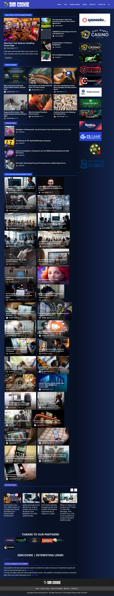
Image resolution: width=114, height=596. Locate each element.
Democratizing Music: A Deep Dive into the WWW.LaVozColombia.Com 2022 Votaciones (9, 153)
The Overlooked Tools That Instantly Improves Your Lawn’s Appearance (46, 23)
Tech (65, 4)
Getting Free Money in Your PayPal (51, 441)
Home (59, 4)
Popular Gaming (75, 4)
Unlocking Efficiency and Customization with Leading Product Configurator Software (20, 313)
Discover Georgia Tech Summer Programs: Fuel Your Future (50, 243)
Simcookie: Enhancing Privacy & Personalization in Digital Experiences (9, 164)
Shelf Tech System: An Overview (50, 208)
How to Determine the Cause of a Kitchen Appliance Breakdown (18, 404)
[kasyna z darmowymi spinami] (90, 81)
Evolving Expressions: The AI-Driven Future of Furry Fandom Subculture (51, 350)
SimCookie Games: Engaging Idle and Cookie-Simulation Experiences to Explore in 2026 (49, 509)
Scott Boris (58, 47)
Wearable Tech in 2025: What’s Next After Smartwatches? (18, 368)
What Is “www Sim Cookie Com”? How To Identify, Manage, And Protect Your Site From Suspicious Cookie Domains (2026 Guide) (68, 512)
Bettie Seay (59, 91)
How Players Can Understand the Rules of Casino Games (40, 76)
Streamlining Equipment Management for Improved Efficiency (54, 314)
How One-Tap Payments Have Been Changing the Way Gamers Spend (65, 76)
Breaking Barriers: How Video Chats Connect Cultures (51, 261)
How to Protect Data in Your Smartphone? (16, 475)
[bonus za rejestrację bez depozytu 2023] (90, 69)
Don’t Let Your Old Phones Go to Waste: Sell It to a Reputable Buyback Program (20, 457)
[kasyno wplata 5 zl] (90, 58)
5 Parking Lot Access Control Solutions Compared (19, 278)
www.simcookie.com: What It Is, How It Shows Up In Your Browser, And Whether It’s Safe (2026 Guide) (20, 188)
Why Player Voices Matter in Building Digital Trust (52, 332)
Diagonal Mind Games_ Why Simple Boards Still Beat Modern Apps (15, 102)
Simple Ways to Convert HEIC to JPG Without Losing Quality (18, 440)
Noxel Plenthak (35, 116)
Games (84, 4)
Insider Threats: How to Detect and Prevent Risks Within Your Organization (51, 385)
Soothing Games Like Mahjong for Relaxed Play (65, 102)
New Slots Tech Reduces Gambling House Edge (22, 29)
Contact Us (101, 4)
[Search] (108, 4)
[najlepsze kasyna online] (90, 47)
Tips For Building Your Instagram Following (17, 422)
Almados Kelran (11, 91)
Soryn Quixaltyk (59, 36)
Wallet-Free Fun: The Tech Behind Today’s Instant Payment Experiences (51, 295)
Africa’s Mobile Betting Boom (46, 56)
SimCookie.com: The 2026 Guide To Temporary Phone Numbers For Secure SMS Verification (12, 510)
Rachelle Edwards (46, 317)
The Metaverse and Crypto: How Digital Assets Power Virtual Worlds (20, 386)
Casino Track (8, 559)
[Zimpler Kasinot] (90, 92)
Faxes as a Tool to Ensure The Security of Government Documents (49, 403)
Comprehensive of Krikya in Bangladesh (46, 45)
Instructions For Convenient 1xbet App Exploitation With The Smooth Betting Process (52, 457)
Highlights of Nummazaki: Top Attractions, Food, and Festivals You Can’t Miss (9, 131)
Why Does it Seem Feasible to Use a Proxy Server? (51, 368)
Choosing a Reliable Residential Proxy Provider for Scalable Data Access (19, 207)
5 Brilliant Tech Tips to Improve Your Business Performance (19, 332)
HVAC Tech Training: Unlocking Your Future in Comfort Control (18, 225)
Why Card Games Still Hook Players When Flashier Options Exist (15, 76)
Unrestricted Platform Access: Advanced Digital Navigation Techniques (17, 349)
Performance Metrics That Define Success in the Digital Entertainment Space (19, 295)
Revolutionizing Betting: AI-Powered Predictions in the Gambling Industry (47, 422)
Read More (8, 58)
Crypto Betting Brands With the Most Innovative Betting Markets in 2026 (50, 188)
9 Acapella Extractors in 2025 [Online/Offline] (16, 261)
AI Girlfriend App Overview (48, 279)
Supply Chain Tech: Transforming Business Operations (17, 243)
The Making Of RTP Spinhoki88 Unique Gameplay (9, 142)
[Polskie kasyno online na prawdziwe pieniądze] (90, 103)
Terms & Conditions (57, 588)
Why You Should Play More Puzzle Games (40, 102)
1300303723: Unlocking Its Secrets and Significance (46, 34)
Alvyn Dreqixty (10, 48)
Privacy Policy (44, 588)
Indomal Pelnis (45, 335)
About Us (92, 4)
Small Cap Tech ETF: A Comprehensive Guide (52, 225)
